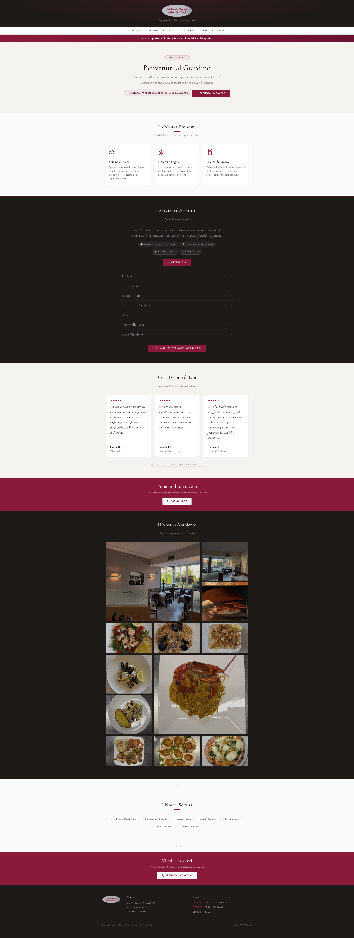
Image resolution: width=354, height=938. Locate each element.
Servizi (202, 30)
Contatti (218, 30)
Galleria (187, 30)
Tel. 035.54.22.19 (135, 907)
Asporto (152, 30)
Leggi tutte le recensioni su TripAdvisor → (177, 464)
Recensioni (170, 30)
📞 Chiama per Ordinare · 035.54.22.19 (177, 348)
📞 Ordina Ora (177, 262)
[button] (153, 581)
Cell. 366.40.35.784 (136, 911)
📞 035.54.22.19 (177, 501)
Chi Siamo (136, 30)
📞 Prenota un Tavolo (211, 93)
